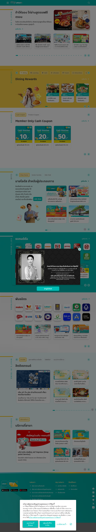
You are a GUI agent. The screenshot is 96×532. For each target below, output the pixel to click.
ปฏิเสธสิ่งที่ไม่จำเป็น (47, 524)
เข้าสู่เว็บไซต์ (48, 289)
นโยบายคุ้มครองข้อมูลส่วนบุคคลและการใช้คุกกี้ (45, 517)
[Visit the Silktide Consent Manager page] (71, 524)
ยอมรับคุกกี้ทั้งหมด (30, 524)
